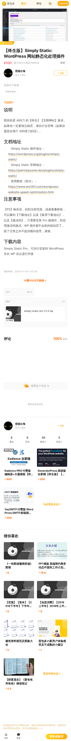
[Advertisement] (35, 363)
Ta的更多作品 (51, 504)
